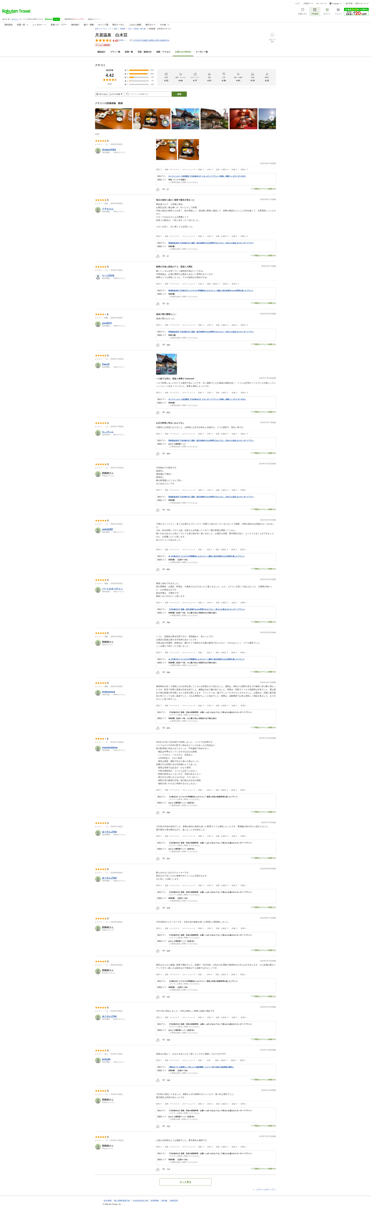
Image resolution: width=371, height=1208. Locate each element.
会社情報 (107, 1200)
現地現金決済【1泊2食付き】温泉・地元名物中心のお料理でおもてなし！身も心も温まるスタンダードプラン (211, 243)
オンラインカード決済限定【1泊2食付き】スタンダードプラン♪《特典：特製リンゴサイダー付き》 (207, 176)
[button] (113, 118)
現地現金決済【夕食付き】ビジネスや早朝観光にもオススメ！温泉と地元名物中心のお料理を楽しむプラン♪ (210, 290)
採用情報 (155, 1200)
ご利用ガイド (308, 3)
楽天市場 (348, 3)
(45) (145, 51)
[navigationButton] (271, 118)
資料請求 (174, 1200)
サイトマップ (321, 3)
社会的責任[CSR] (140, 1200)
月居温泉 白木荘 (111, 35)
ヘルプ (297, 3)
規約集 (164, 1200)
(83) (183, 51)
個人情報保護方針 (122, 1200)
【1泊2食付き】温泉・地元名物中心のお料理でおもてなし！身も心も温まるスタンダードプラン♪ (206, 609)
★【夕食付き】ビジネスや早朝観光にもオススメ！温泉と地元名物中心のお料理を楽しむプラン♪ (206, 556)
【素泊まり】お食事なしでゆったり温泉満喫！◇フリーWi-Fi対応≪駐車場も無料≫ (201, 1067)
